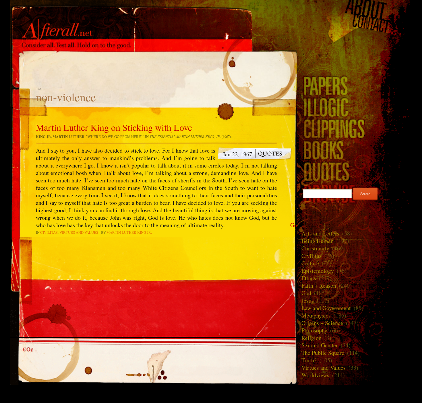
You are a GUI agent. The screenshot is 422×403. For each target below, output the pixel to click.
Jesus (307, 300)
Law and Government (326, 308)
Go (293, 225)
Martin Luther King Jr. (129, 232)
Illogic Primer (354, 107)
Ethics (308, 278)
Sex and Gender (319, 345)
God (306, 293)
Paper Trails (354, 85)
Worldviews (315, 375)
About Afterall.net (354, 8)
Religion (311, 338)
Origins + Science (322, 323)
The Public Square (322, 353)
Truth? (309, 360)
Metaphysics (316, 315)
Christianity (315, 248)
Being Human (317, 241)
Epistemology (317, 270)
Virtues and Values (78, 232)
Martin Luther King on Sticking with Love (114, 127)
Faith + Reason (318, 285)
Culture (310, 263)
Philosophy (314, 330)
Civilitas (49, 232)
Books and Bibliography (354, 150)
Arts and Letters (320, 233)
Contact (354, 24)
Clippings (354, 128)
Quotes (354, 171)
